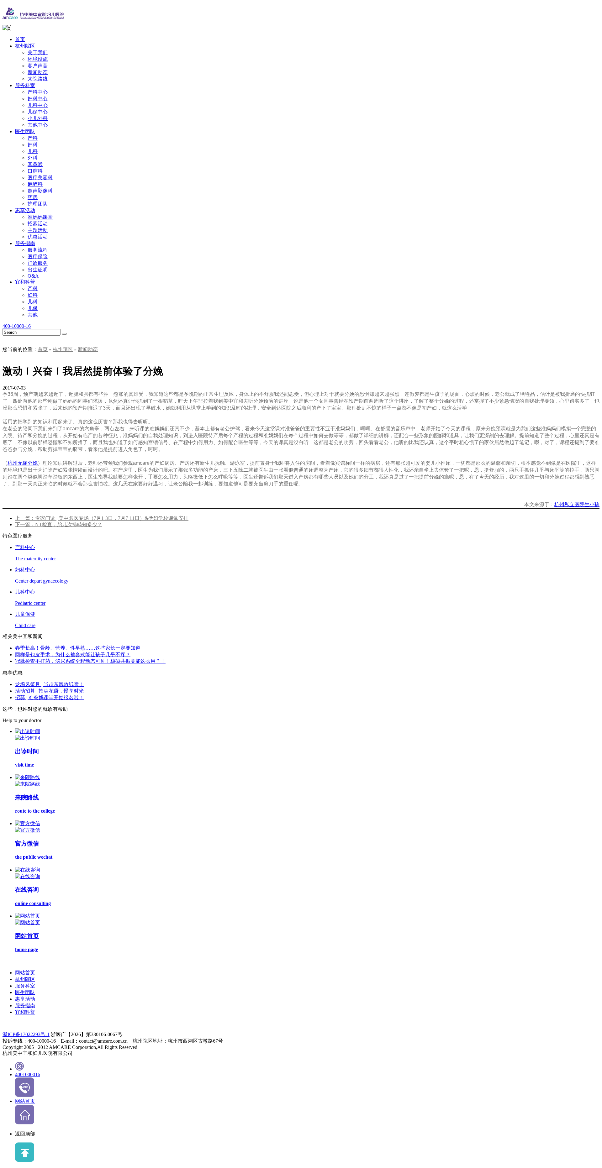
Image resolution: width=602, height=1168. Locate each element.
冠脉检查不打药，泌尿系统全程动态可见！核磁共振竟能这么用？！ (90, 661)
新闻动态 (38, 72)
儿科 (33, 151)
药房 (33, 197)
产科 (33, 138)
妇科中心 (38, 98)
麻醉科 (35, 184)
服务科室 (25, 85)
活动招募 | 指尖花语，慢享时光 (49, 691)
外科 (33, 157)
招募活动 (38, 223)
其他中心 (38, 125)
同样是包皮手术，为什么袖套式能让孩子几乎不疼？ (72, 654)
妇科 (33, 144)
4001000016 (27, 1074)
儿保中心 (38, 111)
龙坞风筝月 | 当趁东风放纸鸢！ (49, 684)
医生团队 (25, 131)
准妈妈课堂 (40, 217)
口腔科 (35, 171)
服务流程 (38, 250)
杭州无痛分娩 (23, 463)
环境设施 (38, 59)
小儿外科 (38, 118)
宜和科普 (25, 282)
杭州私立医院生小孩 (576, 504)
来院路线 (38, 78)
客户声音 (38, 65)
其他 (33, 314)
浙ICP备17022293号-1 (26, 1034)
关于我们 (38, 52)
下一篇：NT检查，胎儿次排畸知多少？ (58, 524)
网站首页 (25, 972)
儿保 (33, 308)
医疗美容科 (40, 177)
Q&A (33, 276)
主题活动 (38, 230)
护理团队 (38, 204)
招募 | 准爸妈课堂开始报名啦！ (49, 697)
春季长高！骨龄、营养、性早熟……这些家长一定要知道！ (80, 648)
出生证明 (38, 269)
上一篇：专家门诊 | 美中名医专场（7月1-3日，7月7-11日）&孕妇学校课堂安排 (101, 518)
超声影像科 (40, 190)
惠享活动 (25, 210)
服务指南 (25, 243)
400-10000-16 (17, 326)
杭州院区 (25, 46)
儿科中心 (38, 105)
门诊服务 (38, 263)
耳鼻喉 (35, 164)
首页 (20, 39)
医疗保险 (38, 256)
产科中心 (38, 92)
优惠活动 (38, 236)
